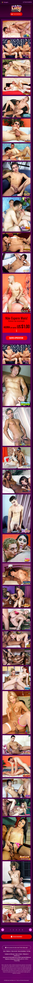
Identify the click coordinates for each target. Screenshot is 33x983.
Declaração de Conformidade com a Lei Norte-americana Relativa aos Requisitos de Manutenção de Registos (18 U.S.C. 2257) (17, 958)
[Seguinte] (30, 929)
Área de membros (28, 2)
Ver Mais (28, 951)
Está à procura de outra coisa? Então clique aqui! (17, 947)
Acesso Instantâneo (17, 14)
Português (6, 2)
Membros (8, 951)
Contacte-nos (16, 955)
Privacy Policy (17, 960)
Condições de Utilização (9, 954)
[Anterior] (2, 929)
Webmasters (25, 954)
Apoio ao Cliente (19, 954)
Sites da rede (14, 951)
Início (4, 951)
